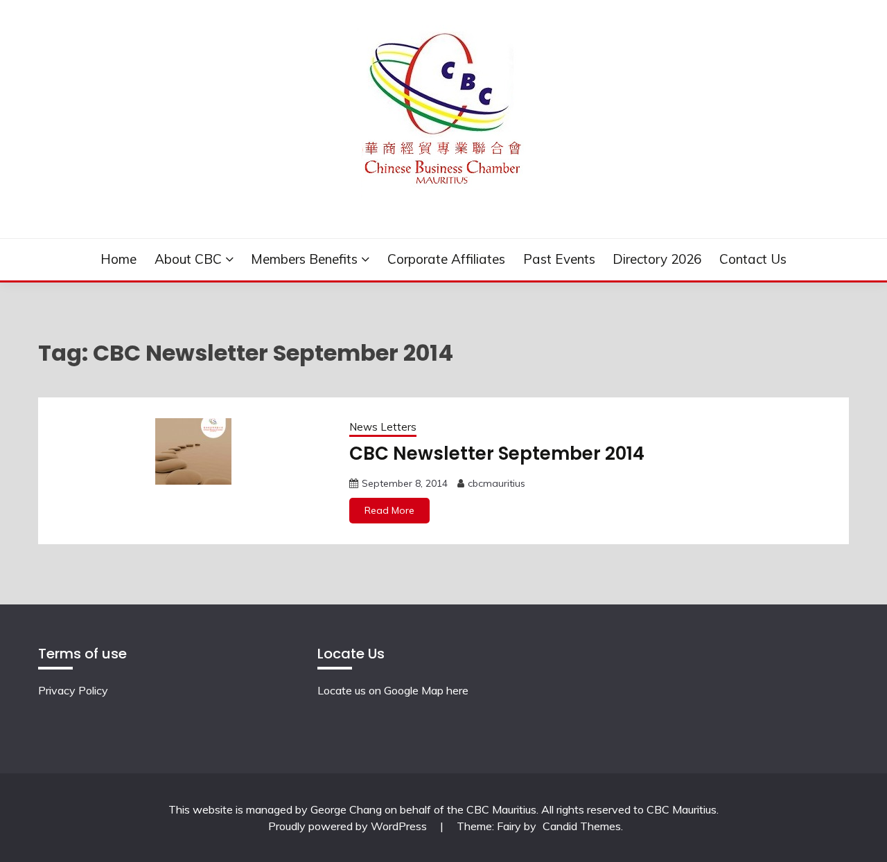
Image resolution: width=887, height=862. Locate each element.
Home (118, 259)
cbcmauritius (496, 483)
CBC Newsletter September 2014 (496, 453)
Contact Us (753, 259)
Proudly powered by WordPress (349, 826)
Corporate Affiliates (446, 259)
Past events (559, 259)
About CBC (188, 259)
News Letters (382, 426)
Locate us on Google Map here (392, 690)
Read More (389, 510)
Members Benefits (304, 259)
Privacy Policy (73, 690)
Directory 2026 (657, 259)
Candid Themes (582, 826)
